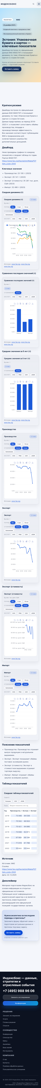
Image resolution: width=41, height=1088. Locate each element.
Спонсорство (7, 1037)
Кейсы (5, 1041)
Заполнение (9, 215)
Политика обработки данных (13, 1066)
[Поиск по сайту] (33, 4)
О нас (5, 1059)
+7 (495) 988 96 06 (19, 991)
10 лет (26, 207)
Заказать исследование (20, 997)
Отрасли (6, 1025)
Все (13, 207)
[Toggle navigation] (39, 4)
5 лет (19, 207)
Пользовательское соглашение (14, 1069)
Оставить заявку (12, 69)
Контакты (6, 1063)
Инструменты (8, 1051)
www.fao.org (16, 264)
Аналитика (7, 20)
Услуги (5, 1019)
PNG (20, 219)
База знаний (7, 1047)
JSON (33, 219)
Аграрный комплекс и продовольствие (16, 29)
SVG (13, 219)
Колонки (8, 801)
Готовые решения (9, 1022)
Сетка (18, 211)
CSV (26, 219)
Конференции (20, 1003)
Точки (25, 211)
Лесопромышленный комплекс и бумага (17, 34)
